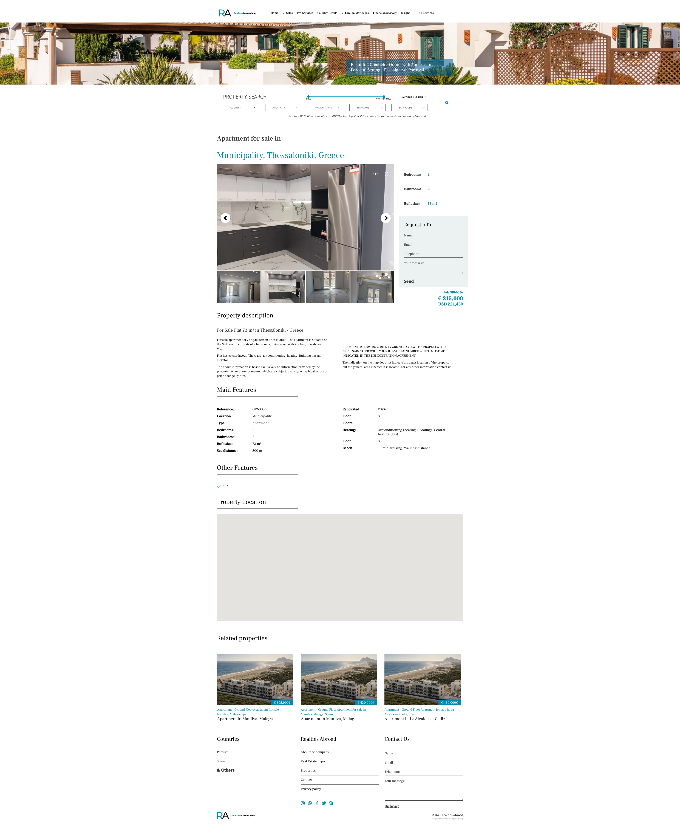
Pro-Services (305, 13)
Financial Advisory (385, 13)
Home (274, 13)
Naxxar (294, 82)
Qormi (294, 91)
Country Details (327, 13)
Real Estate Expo (313, 761)
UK (288, 46)
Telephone (411, 254)
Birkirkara (296, 60)
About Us (423, 19)
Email (408, 245)
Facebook (317, 803)
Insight (405, 13)
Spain (348, 19)
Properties (308, 771)
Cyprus (349, 28)
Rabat (293, 95)
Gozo (293, 68)
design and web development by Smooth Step (447, 819)
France (349, 37)
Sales (289, 13)
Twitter (324, 803)
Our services (426, 13)
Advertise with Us (423, 29)
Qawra (294, 86)
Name (408, 235)
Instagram (303, 803)
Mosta (293, 77)
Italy (347, 32)
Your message (414, 263)
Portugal (350, 24)
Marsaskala (297, 73)
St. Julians (296, 108)
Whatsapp (310, 803)
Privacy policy (311, 789)
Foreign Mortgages (357, 13)
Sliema (294, 99)
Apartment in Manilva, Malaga (249, 715)
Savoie (294, 33)
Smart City (296, 104)
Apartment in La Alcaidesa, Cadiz (419, 715)
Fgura (293, 64)
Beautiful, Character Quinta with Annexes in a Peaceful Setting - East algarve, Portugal (392, 67)
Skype (331, 803)
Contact (422, 24)
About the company (315, 752)
